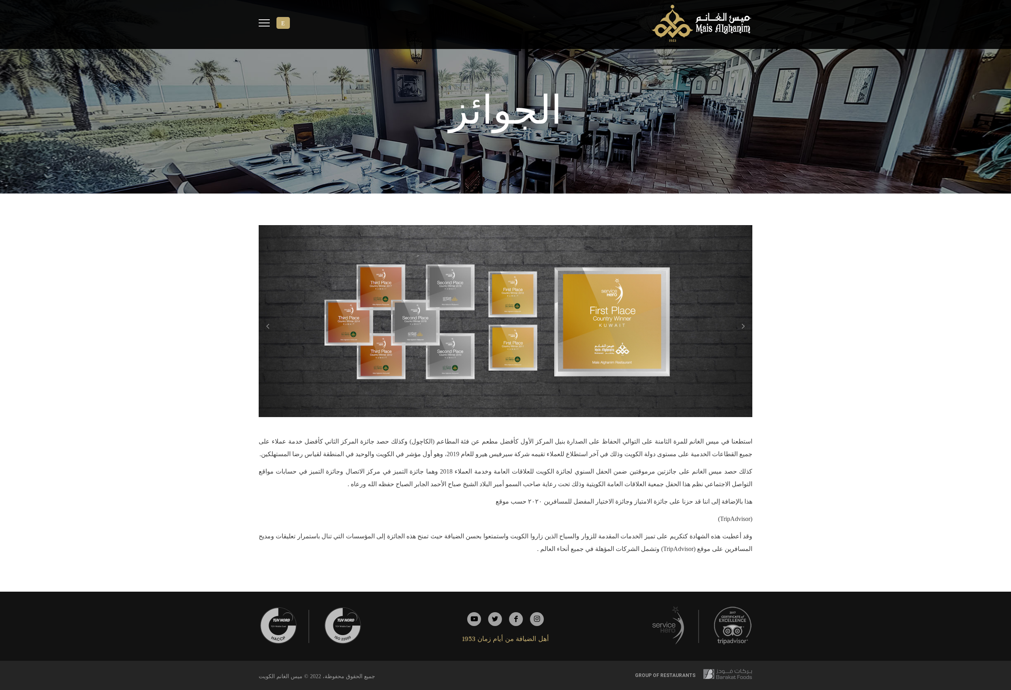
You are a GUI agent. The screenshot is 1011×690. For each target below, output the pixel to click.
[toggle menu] (264, 24)
